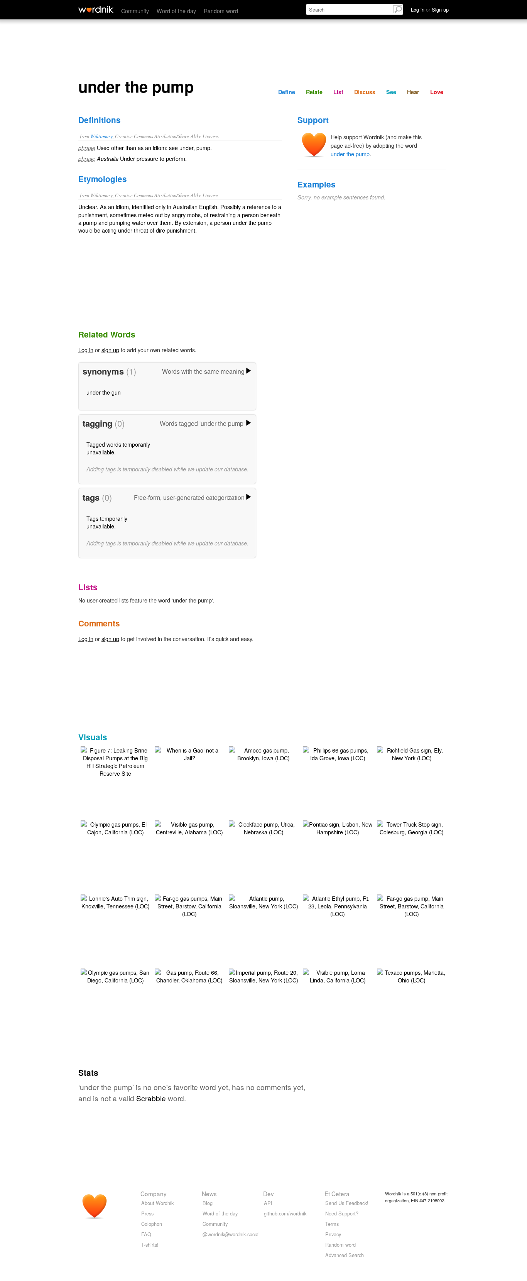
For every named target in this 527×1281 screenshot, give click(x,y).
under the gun (103, 392)
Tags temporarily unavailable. (106, 522)
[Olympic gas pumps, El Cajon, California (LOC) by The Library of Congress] (115, 827)
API (268, 1203)
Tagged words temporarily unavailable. (118, 448)
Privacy (333, 1234)
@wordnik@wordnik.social (231, 1234)
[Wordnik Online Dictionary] (95, 9)
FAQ (146, 1234)
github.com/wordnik (285, 1213)
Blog (208, 1203)
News (209, 1193)
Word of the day (176, 11)
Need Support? (341, 1213)
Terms (332, 1223)
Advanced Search (344, 1255)
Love (436, 92)
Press (147, 1213)
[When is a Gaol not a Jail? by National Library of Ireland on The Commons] (189, 753)
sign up (110, 350)
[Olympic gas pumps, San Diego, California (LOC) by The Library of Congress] (115, 975)
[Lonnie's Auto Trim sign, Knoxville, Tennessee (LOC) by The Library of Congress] (115, 901)
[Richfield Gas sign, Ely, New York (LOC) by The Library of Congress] (411, 753)
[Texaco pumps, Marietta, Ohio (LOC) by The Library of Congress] (411, 975)
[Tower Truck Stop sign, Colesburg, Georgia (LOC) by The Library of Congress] (411, 827)
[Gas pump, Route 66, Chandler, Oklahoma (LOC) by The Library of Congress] (189, 975)
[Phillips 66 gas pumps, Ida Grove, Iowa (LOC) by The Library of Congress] (337, 753)
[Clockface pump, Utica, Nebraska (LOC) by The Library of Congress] (263, 827)
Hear (413, 92)
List (338, 92)
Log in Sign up (430, 9)
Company (153, 1193)
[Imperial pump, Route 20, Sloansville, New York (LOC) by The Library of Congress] (263, 975)
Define (286, 92)
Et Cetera (337, 1193)
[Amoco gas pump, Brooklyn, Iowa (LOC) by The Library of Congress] (263, 753)
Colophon (151, 1223)
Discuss (364, 92)
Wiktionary (101, 136)
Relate (314, 92)
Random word (221, 11)
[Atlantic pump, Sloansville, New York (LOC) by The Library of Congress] (263, 901)
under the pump (350, 154)
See (391, 92)
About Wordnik (157, 1203)
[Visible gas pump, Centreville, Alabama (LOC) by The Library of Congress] (189, 827)
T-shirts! (150, 1244)
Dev (268, 1193)
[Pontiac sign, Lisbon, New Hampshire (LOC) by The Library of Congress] (337, 827)
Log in (85, 350)
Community (135, 11)
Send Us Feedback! (346, 1203)
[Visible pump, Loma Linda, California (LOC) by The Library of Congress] (337, 975)
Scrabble (151, 1098)
